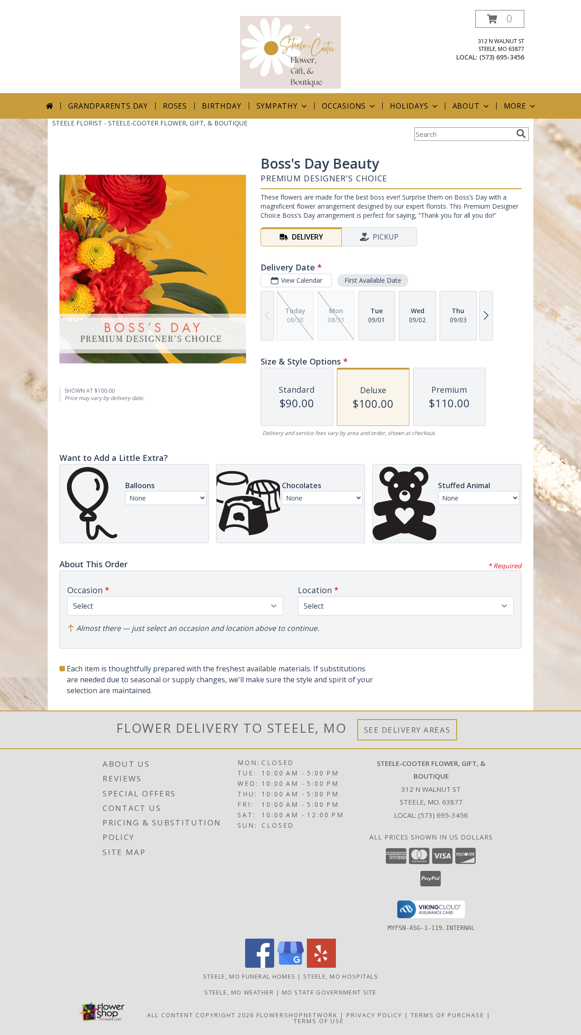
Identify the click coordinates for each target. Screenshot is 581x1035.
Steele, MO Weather (239, 992)
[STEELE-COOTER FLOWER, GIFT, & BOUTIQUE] (290, 51)
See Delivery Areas (407, 730)
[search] (521, 134)
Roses (175, 106)
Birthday (221, 106)
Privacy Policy (374, 1015)
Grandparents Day (108, 106)
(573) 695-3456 (501, 57)
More (515, 106)
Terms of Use (319, 1021)
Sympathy (277, 106)
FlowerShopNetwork (297, 1015)
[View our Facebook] (259, 965)
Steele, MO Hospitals (340, 976)
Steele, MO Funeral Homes (249, 976)
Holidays (409, 106)
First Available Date (373, 280)
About (466, 106)
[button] (499, 19)
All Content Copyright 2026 (200, 1015)
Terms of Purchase (447, 1015)
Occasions (344, 106)
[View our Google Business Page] (290, 965)
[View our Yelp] (321, 965)
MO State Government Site (329, 992)
